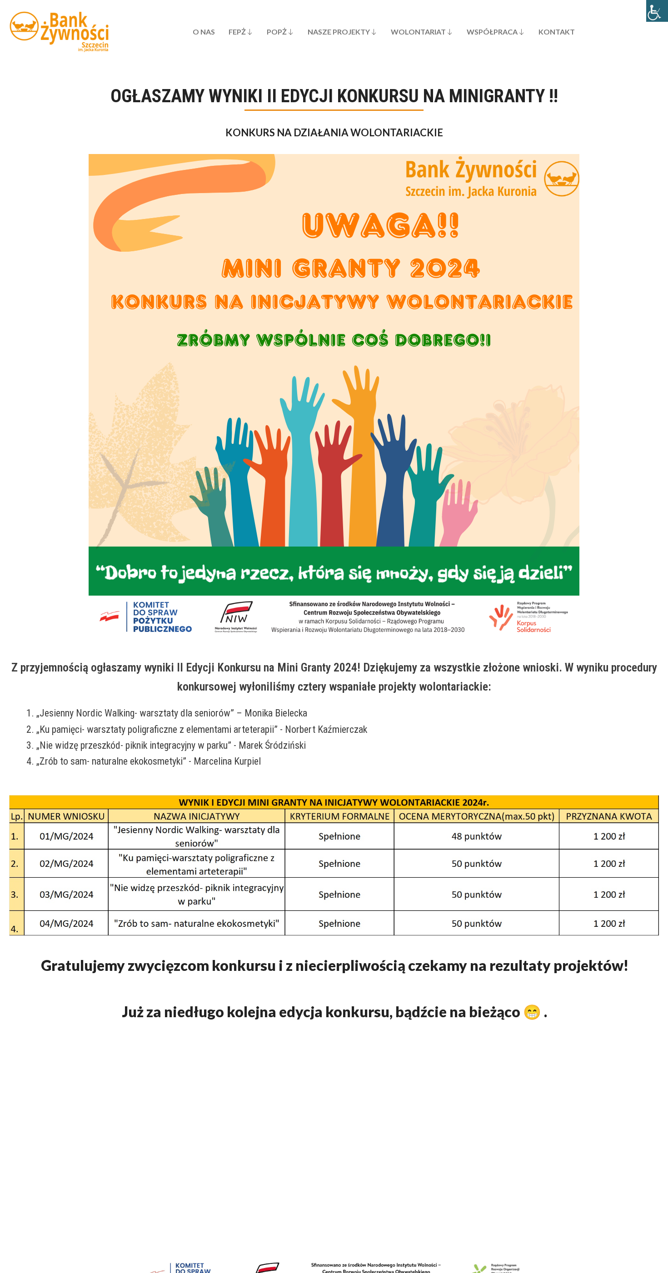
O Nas (204, 31)
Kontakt (556, 31)
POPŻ (277, 31)
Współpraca (492, 31)
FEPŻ (237, 31)
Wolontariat (418, 31)
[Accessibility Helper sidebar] (657, 11)
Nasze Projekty (339, 31)
